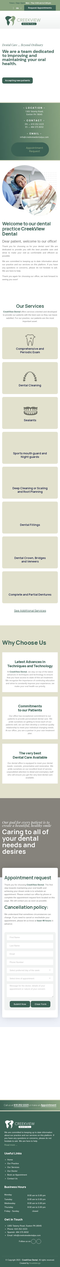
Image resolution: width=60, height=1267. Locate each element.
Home (10, 1159)
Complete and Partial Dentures (30, 594)
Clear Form (40, 1004)
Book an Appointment (17, 1175)
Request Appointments (40, 8)
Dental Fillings (30, 525)
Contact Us (12, 1178)
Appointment (48, 1105)
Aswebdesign (34, 1263)
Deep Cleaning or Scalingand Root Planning (30, 490)
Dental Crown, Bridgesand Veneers (30, 559)
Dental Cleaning (30, 385)
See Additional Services (30, 610)
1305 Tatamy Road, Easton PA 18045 (34, 113)
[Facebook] (5, 8)
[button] (18, 8)
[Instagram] (9, 8)
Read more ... (10, 1145)
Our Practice (13, 1163)
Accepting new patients (17, 80)
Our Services (13, 1167)
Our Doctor (12, 1171)
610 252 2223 (37, 124)
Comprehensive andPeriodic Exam (30, 350)
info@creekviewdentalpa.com (34, 137)
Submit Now (20, 1004)
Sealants (30, 420)
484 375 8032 (37, 127)
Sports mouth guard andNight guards (30, 455)
